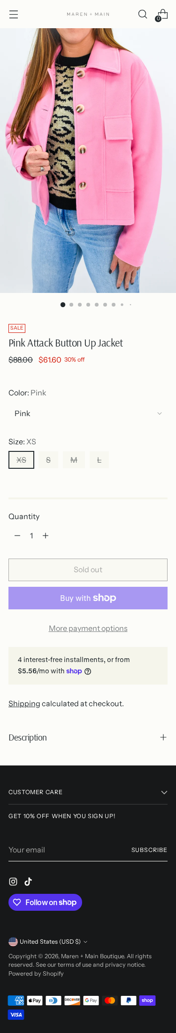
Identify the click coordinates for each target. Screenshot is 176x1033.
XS (21, 460)
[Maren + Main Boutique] (88, 14)
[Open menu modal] (13, 14)
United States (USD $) (50, 941)
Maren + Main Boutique (92, 956)
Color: (27, 392)
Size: (22, 441)
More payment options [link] (88, 628)
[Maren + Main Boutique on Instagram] (14, 883)
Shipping (24, 703)
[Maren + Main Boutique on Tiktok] (29, 883)
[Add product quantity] (45, 535)
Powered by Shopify (36, 973)
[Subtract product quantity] (17, 535)
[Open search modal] (142, 14)
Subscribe (149, 849)
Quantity (23, 516)
